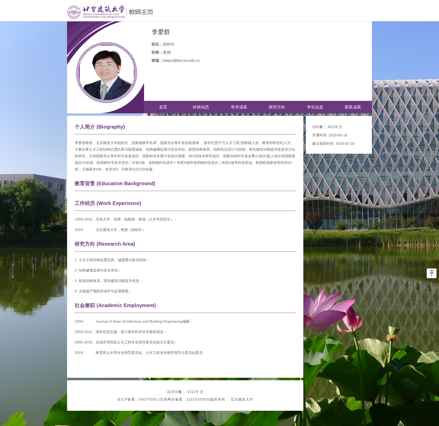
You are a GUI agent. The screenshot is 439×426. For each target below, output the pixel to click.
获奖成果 (353, 107)
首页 (163, 107)
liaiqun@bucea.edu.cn (181, 60)
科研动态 (201, 107)
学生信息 (315, 107)
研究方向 (277, 107)
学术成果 (239, 107)
